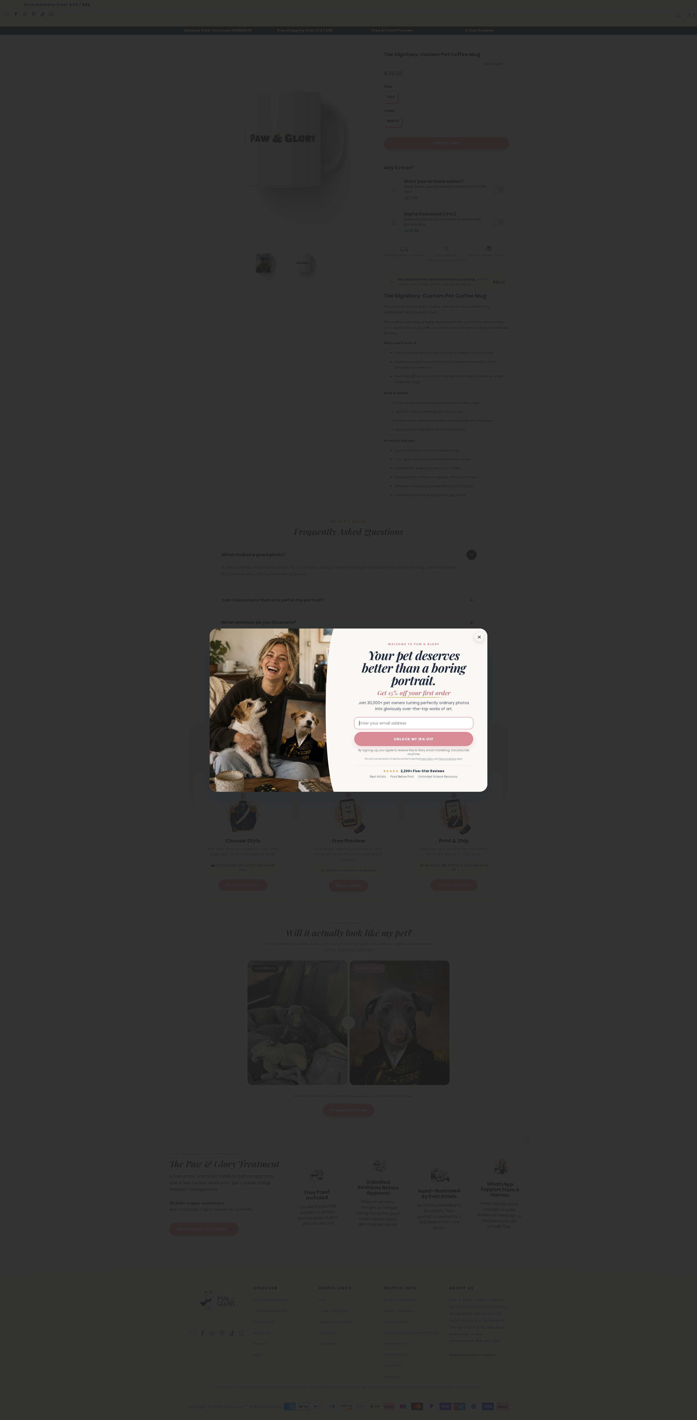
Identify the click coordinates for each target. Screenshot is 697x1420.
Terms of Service (447, 758)
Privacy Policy (426, 758)
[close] (479, 637)
